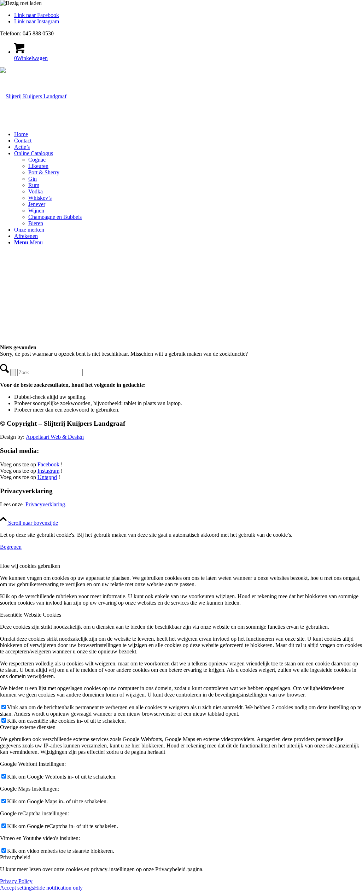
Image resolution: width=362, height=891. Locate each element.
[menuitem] (188, 134)
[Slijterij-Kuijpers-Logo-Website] (33, 96)
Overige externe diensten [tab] (28, 727)
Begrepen (11, 547)
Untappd (47, 477)
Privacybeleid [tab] (15, 857)
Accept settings (17, 888)
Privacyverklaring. (45, 504)
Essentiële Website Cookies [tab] (30, 615)
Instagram (48, 471)
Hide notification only (58, 888)
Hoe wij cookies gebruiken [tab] (30, 566)
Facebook (48, 464)
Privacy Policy (16, 881)
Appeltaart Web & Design (55, 437)
